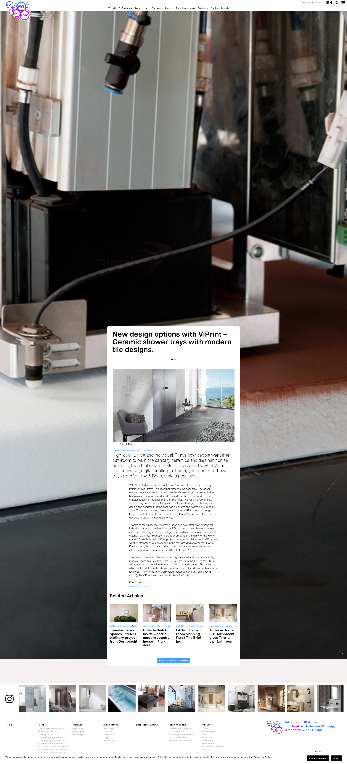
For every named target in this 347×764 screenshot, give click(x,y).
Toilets (205, 749)
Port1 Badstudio (178, 737)
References (125, 8)
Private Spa (77, 734)
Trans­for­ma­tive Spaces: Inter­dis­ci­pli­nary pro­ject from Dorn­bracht (123, 636)
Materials (108, 734)
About (310, 2)
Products (203, 8)
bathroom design (121, 451)
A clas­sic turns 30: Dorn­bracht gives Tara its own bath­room (221, 636)
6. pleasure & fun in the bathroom (54, 749)
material (133, 626)
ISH (304, 2)
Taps (204, 734)
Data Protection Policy (259, 757)
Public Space (78, 731)
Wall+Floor (109, 728)
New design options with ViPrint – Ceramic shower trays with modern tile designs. (172, 342)
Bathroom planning (162, 8)
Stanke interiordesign (181, 734)
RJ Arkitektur (176, 731)
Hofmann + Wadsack (180, 728)
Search (336, 2)
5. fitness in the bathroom (53, 746)
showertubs (147, 451)
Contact (318, 2)
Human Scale (45, 731)
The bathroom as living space (54, 728)
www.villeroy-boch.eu (141, 586)
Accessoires (208, 731)
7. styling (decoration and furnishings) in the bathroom (54, 752)
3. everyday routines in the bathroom (54, 740)
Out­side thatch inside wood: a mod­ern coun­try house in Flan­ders (156, 637)
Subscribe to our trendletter (173, 660)
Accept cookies (318, 758)
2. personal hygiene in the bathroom (54, 737)
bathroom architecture (154, 626)
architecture (182, 626)
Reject (336, 758)
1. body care (45, 734)
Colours (107, 731)
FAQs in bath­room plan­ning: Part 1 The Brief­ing (189, 636)
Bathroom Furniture (212, 746)
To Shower (207, 740)
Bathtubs (206, 737)
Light (106, 737)
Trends (112, 8)
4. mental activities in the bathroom (54, 743)
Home (8, 724)
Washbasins (208, 743)
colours (135, 451)
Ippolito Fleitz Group (180, 740)
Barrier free (110, 740)
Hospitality (77, 728)
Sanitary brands (220, 8)
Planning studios (185, 8)
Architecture (142, 8)
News (204, 728)
